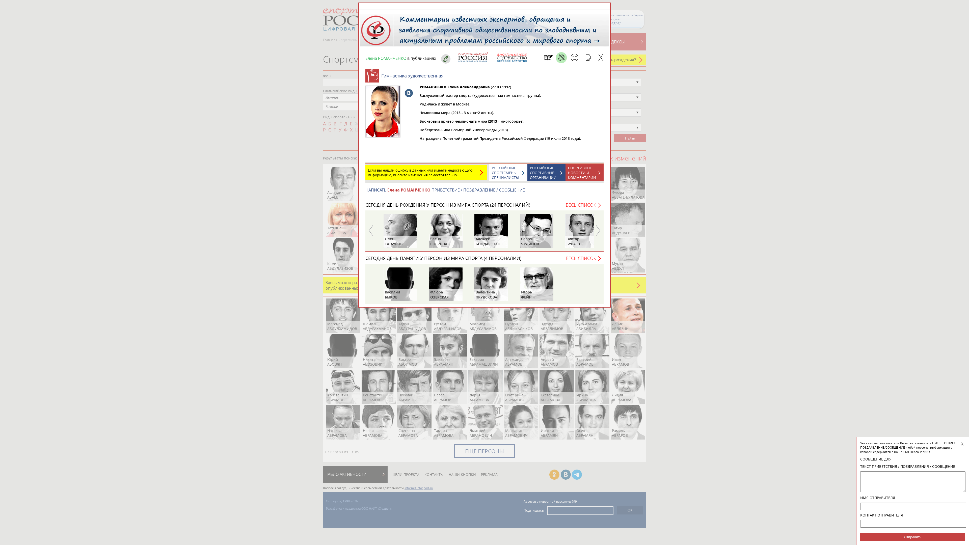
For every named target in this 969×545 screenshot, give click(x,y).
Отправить (912, 537)
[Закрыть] (600, 57)
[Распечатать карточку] (587, 57)
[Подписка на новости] (548, 57)
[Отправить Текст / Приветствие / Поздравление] (574, 57)
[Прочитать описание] (561, 57)
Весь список (581, 205)
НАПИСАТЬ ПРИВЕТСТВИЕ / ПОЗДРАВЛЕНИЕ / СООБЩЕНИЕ (445, 190)
